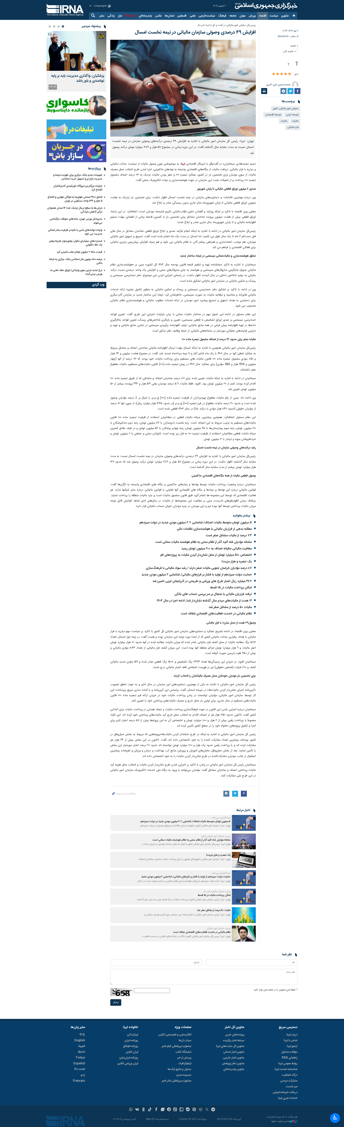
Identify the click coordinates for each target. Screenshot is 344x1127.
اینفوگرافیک (184, 1063)
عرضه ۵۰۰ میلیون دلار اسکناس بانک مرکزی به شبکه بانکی (75, 261)
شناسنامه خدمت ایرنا (286, 1069)
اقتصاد (262, 16)
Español (79, 1063)
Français (79, 1081)
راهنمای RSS (289, 1057)
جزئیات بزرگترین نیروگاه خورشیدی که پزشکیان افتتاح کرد (77, 188)
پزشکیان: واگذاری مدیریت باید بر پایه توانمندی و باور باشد (77, 78)
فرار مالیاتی (292, 127)
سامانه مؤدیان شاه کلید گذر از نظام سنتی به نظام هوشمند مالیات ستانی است (203, 542)
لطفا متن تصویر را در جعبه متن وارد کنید (275, 990)
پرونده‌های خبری (234, 1034)
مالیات (295, 121)
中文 (82, 1034)
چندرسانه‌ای (145, 16)
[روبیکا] (200, 1110)
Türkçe (80, 1057)
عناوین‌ (285, 16)
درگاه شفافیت (289, 1075)
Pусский (79, 1069)
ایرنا (265, 6)
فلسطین (182, 16)
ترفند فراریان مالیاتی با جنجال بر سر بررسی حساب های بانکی (213, 594)
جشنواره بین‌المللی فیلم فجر (176, 1046)
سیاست (274, 16)
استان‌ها (169, 16)
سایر (102, 16)
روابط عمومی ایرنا (287, 1063)
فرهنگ (222, 16)
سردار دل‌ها (185, 1040)
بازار (120, 16)
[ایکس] (207, 1110)
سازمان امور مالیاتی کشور (285, 109)
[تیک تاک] (149, 1110)
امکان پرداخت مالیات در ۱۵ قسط (231, 587)
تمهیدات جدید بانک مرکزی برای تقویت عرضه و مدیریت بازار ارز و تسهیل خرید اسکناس (77, 177)
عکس (158, 16)
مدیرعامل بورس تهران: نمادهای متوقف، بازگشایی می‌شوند (76, 221)
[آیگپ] (181, 1110)
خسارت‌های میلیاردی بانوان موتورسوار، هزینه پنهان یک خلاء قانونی (75, 243)
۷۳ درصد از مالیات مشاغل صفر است (229, 535)
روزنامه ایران (131, 1040)
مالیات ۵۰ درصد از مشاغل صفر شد (230, 607)
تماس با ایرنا (290, 1040)
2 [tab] (58, 26)
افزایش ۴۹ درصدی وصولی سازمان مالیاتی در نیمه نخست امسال (195, 32)
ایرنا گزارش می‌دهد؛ (221, 818)
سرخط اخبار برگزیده (233, 1040)
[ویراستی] (162, 1110)
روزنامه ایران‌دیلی (128, 1057)
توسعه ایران (292, 115)
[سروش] (169, 1110)
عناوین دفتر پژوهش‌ (233, 1063)
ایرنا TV (129, 16)
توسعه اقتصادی (273, 115)
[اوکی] (143, 1110)
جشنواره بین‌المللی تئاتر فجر (176, 1081)
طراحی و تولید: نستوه (281, 1121)
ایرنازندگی (132, 1034)
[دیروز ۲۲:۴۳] (76, 51)
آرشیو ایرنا (292, 1046)
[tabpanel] (76, 61)
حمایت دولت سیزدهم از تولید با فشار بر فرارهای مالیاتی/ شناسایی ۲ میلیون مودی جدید (197, 574)
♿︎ (335, 1117)
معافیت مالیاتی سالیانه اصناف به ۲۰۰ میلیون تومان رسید (216, 548)
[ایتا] (175, 1110)
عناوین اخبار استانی (233, 1052)
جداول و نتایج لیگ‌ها (179, 1069)
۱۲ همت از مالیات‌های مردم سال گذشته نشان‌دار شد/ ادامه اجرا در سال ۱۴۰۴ (204, 600)
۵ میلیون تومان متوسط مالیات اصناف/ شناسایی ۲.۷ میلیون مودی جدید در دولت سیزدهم (195, 522)
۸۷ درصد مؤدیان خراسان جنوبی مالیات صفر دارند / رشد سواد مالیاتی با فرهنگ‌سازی (199, 568)
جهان (242, 16)
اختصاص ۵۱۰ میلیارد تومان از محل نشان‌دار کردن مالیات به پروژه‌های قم (206, 555)
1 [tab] (63, 26)
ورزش (252, 16)
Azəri (81, 1052)
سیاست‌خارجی (207, 16)
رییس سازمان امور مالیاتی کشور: (215, 836)
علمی (192, 16)
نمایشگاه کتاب (183, 1052)
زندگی (111, 16)
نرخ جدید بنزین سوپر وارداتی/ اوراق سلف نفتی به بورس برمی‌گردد (76, 272)
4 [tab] (50, 26)
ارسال (116, 1002)
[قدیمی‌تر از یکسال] (244, 823)
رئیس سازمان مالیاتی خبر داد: (217, 891)
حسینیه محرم (183, 1075)
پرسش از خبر (184, 1057)
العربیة (81, 1046)
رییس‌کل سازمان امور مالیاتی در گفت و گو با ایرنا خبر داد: (226, 25)
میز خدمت (291, 1086)
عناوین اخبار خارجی (233, 1057)
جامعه (233, 16)
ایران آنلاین (132, 1052)
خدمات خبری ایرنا (287, 1098)
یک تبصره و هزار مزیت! (237, 561)
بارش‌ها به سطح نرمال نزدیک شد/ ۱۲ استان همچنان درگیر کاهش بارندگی (74, 210)
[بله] (188, 1110)
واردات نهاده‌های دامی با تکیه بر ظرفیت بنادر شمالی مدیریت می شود (75, 232)
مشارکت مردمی (288, 1081)
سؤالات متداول (289, 1052)
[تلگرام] (213, 1110)
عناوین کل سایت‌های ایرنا (230, 1046)
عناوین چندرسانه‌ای (233, 1069)
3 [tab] (54, 26)
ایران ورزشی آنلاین (127, 1063)
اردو (83, 1075)
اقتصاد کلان (288, 51)
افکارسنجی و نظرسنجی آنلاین (174, 1034)
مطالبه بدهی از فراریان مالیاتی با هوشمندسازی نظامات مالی (214, 529)
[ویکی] (137, 1110)
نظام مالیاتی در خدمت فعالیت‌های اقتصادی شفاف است (216, 613)
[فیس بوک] (156, 1110)
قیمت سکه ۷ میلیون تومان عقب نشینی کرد (79, 252)
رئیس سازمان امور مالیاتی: (218, 928)
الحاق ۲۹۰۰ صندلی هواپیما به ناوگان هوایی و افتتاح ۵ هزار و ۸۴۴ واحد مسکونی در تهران (75, 199)
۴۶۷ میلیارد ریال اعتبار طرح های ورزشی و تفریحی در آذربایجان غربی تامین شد (202, 581)
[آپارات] (194, 1110)
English (79, 1040)
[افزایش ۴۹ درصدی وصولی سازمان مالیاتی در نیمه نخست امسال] (183, 88)
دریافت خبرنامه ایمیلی (285, 1092)
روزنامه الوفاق (130, 1046)
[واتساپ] (131, 1110)
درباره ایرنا (291, 1034)
